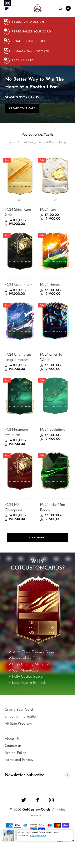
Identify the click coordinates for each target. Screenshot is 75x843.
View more (38, 538)
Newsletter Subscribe (24, 775)
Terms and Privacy (19, 760)
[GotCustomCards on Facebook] (37, 800)
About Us (12, 739)
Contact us (13, 746)
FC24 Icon (48, 210)
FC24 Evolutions (52, 430)
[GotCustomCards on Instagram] (51, 800)
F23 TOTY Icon (38, 835)
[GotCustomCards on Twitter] (23, 800)
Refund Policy (15, 753)
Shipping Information (21, 716)
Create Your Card (22, 108)
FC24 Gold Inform (18, 285)
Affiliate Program (18, 724)
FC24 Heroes (50, 285)
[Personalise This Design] (20, 199)
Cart (68, 8)
